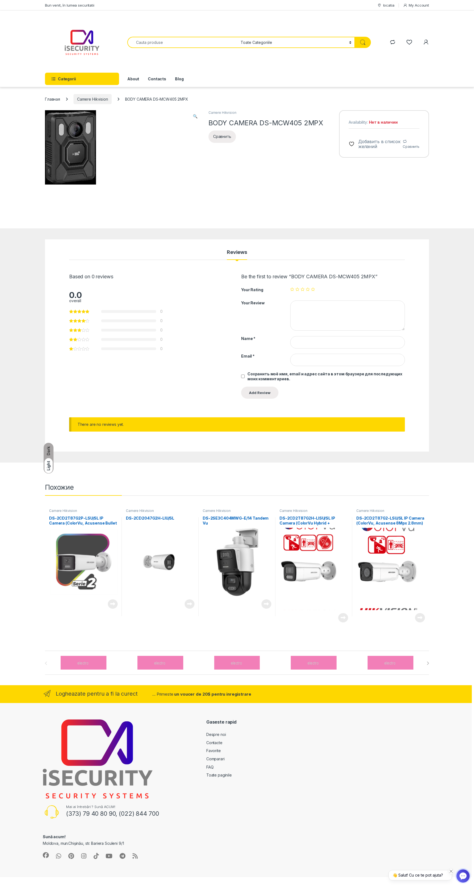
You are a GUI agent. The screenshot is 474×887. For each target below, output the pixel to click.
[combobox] (182, 42)
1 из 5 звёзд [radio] (292, 289)
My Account (419, 5)
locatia (388, 5)
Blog (179, 78)
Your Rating (252, 289)
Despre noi (216, 734)
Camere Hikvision (92, 99)
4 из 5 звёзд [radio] (308, 289)
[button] (195, 116)
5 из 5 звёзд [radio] (313, 289)
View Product (111, 604)
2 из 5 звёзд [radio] (297, 289)
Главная (52, 99)
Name (248, 338)
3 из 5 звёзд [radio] (302, 289)
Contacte (214, 742)
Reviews (237, 252)
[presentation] (428, 663)
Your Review (252, 303)
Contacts (157, 78)
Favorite (213, 750)
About (133, 78)
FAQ (210, 767)
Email (248, 356)
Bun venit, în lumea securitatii (69, 5)
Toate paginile (219, 775)
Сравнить (411, 146)
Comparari (215, 758)
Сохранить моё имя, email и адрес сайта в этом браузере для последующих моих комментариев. (324, 376)
